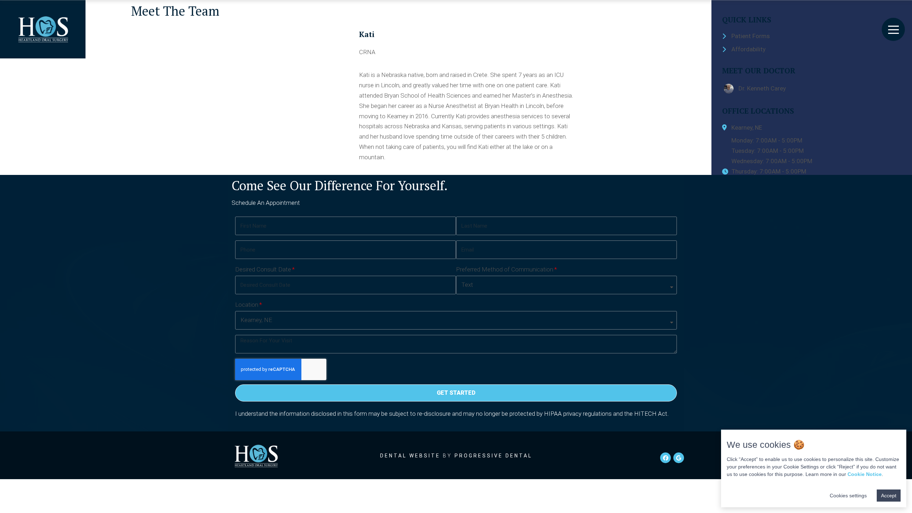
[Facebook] (665, 457)
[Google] (678, 457)
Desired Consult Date (263, 269)
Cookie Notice (865, 474)
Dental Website (410, 455)
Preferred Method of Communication (504, 269)
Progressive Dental (493, 455)
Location (246, 304)
